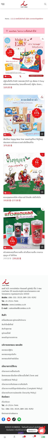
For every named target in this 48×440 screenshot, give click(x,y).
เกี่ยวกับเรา (6, 401)
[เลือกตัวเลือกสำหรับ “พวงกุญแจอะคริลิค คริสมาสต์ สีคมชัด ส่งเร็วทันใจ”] (42, 192)
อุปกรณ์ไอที (6, 333)
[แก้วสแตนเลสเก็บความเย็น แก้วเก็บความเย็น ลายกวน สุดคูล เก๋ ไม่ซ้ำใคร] (24, 228)
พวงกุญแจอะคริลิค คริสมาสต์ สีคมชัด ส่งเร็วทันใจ (22, 197)
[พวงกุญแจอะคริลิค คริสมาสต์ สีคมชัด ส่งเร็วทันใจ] (24, 173)
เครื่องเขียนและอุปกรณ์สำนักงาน (14, 320)
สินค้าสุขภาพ (7, 328)
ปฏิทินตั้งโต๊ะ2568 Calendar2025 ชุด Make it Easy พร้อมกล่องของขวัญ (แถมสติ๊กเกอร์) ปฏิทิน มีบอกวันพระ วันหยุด (23, 83)
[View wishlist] (33, 437)
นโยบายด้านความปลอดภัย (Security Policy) (19, 392)
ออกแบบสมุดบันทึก (9, 354)
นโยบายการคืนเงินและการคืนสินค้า (15, 384)
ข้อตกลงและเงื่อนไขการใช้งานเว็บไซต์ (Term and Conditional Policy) (20, 377)
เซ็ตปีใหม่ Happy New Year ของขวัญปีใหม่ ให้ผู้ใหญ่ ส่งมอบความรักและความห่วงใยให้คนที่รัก (23, 141)
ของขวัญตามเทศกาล (9, 337)
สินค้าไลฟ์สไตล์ (7, 324)
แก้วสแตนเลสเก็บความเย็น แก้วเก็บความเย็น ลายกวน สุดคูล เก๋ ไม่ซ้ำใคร (23, 254)
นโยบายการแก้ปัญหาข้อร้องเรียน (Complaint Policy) (22, 388)
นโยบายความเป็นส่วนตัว (11, 371)
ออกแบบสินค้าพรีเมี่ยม (10, 358)
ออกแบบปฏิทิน (7, 350)
